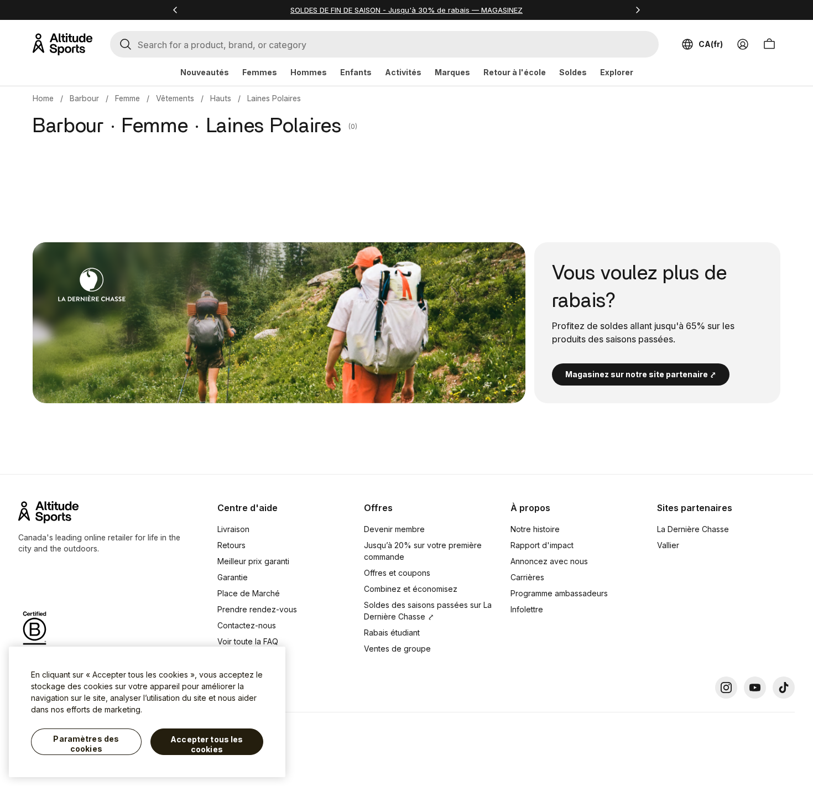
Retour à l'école (514, 72)
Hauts (220, 98)
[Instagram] (726, 687)
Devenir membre (394, 529)
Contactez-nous (246, 625)
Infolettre (526, 609)
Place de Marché (248, 593)
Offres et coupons (397, 572)
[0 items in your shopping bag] (769, 44)
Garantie (232, 577)
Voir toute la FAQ (247, 641)
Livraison (233, 529)
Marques (452, 72)
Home (43, 98)
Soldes (573, 72)
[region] (147, 712)
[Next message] (638, 10)
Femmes (259, 72)
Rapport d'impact (542, 545)
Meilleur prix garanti (253, 561)
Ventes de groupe (397, 648)
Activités (403, 72)
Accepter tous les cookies (206, 744)
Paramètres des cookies (86, 743)
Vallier (668, 545)
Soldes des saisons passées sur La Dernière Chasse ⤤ (428, 610)
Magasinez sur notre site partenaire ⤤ (640, 374)
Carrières (527, 577)
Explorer (616, 72)
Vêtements (175, 98)
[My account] (743, 44)
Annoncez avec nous (549, 561)
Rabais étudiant (392, 632)
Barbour (84, 98)
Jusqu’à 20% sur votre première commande (423, 550)
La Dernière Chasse (693, 529)
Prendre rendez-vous (257, 609)
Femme (127, 98)
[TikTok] (784, 687)
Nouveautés (204, 72)
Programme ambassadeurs (559, 593)
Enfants (356, 72)
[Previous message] (175, 10)
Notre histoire (535, 529)
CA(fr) (711, 44)
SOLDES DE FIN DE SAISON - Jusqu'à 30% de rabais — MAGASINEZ (406, 10)
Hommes (308, 72)
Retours (231, 545)
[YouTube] (755, 687)
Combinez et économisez (410, 589)
